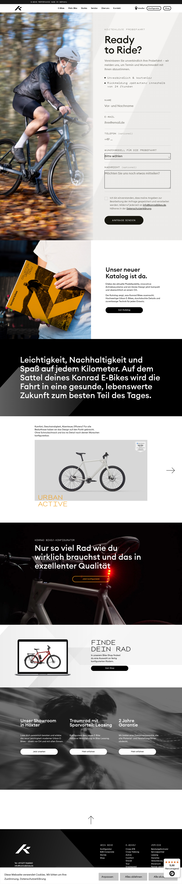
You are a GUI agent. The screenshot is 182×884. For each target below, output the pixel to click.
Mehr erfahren (88, 751)
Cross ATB (130, 849)
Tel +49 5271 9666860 (24, 863)
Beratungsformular (159, 849)
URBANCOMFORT (53, 500)
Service (94, 8)
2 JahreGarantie (128, 723)
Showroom (156, 864)
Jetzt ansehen (39, 751)
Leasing (154, 855)
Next (170, 470)
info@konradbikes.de (154, 205)
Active (129, 855)
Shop (167, 8)
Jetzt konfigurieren (91, 579)
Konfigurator (153, 8)
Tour (128, 864)
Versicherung (157, 860)
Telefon (119, 134)
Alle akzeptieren (163, 876)
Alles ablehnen (133, 876)
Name (108, 100)
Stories (84, 8)
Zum (124, 310)
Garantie (155, 858)
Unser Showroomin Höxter (38, 723)
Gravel (129, 860)
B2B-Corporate (107, 852)
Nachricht (121, 167)
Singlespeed (131, 866)
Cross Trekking (132, 852)
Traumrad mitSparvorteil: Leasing (91, 723)
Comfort (130, 858)
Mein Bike (72, 8)
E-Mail (110, 117)
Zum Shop (109, 668)
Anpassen (107, 876)
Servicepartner (157, 852)
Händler (141, 8)
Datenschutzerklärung (33, 878)
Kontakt (117, 8)
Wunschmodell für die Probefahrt (131, 150)
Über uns (105, 8)
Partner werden (158, 866)
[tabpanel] (90, 477)
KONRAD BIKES (18, 8)
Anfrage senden (124, 220)
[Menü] (178, 861)
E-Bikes (61, 8)
